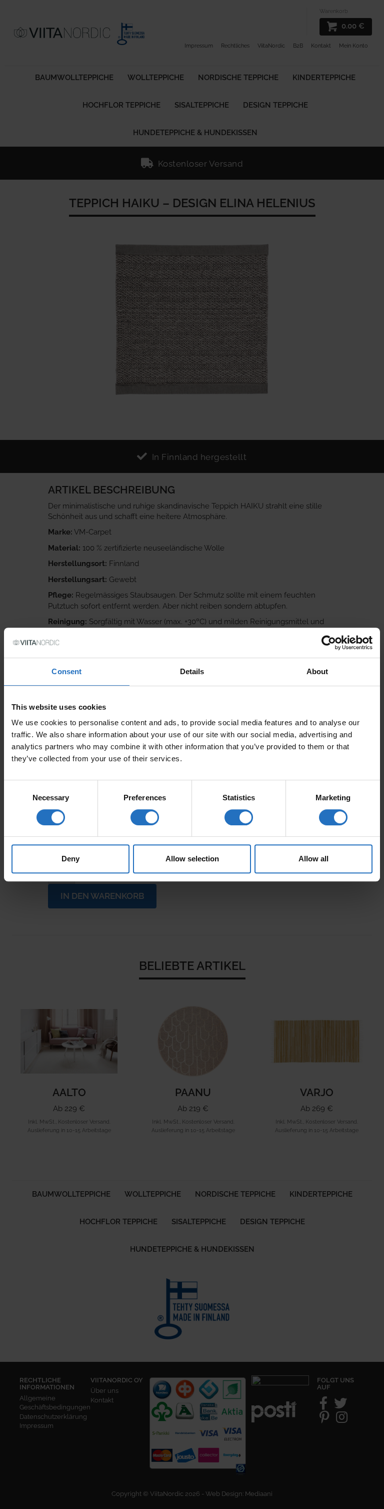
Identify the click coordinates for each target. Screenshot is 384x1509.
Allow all (313, 858)
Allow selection (192, 858)
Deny (71, 858)
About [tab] (317, 671)
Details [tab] (192, 671)
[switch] (144, 817)
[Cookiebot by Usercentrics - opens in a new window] (328, 642)
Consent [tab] (67, 671)
